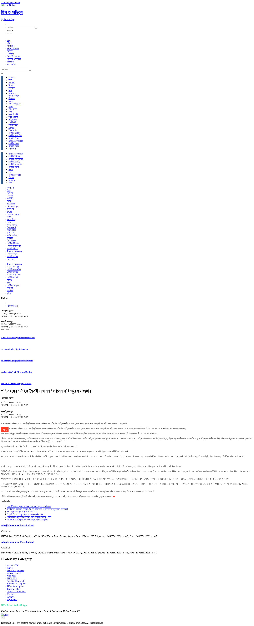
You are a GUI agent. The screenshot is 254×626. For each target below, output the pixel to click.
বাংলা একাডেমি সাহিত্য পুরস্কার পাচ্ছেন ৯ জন (15, 349)
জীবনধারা (12, 98)
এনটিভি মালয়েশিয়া (15, 135)
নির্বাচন (11, 111)
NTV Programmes (15, 570)
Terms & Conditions (16, 591)
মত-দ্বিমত (12, 93)
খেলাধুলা (12, 82)
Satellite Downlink (15, 581)
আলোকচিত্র (11, 64)
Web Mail (11, 575)
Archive (11, 597)
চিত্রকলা (10, 53)
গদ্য (8, 40)
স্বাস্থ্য (11, 101)
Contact (10, 594)
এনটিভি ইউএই (14, 138)
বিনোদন (11, 85)
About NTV (13, 565)
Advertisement (14, 573)
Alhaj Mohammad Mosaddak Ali (17, 525)
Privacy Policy (14, 589)
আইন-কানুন (13, 119)
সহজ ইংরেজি (13, 114)
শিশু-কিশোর (13, 130)
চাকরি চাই (12, 122)
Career (10, 568)
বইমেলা (9, 51)
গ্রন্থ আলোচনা (13, 48)
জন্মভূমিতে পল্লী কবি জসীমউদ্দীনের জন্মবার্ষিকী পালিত (16, 372)
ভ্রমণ (11, 106)
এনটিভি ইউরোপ (14, 133)
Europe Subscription (16, 583)
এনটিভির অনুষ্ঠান (15, 175)
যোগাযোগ (12, 148)
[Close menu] (2, 73)
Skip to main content (10, 2)
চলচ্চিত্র (10, 61)
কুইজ (10, 183)
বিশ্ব (10, 80)
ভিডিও (11, 169)
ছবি (10, 172)
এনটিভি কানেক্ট (14, 146)
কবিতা (9, 43)
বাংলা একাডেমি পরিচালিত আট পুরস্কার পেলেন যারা (16, 384)
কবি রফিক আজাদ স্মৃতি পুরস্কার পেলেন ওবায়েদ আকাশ (17, 361)
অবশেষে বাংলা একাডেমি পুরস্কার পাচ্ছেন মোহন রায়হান (18, 338)
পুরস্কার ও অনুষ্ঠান (14, 59)
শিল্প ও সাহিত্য (12, 12)
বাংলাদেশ (12, 77)
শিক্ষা (10, 90)
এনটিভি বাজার (14, 143)
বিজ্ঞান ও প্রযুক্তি (15, 103)
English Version (16, 141)
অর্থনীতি (12, 88)
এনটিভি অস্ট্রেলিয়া (16, 159)
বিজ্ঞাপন (11, 177)
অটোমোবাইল (13, 125)
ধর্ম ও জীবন (13, 109)
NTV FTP (12, 578)
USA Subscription (15, 586)
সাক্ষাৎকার (10, 45)
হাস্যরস (11, 127)
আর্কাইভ (12, 180)
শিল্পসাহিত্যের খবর (13, 56)
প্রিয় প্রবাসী (13, 117)
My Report (12, 599)
